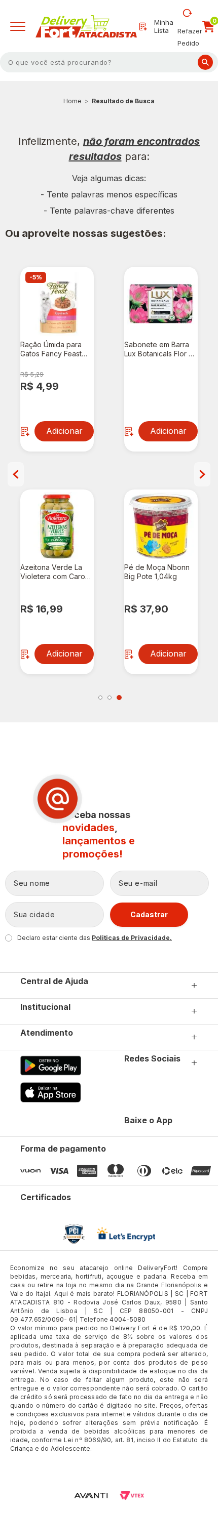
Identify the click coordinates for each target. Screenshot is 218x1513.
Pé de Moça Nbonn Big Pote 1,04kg (157, 572)
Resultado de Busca (123, 101)
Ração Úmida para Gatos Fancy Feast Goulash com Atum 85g (51, 349)
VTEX (132, 1495)
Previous (16, 474)
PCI (74, 1234)
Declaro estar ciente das (94, 938)
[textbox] (109, 62)
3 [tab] (119, 697)
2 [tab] (109, 698)
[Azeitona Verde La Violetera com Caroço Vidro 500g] (57, 526)
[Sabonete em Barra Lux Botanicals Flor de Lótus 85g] (161, 303)
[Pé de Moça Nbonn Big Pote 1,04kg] (161, 526)
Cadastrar (149, 914)
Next (202, 474)
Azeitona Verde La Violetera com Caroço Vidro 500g (57, 572)
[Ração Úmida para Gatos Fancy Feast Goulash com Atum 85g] (57, 303)
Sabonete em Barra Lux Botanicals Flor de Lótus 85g (161, 349)
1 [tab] (100, 698)
